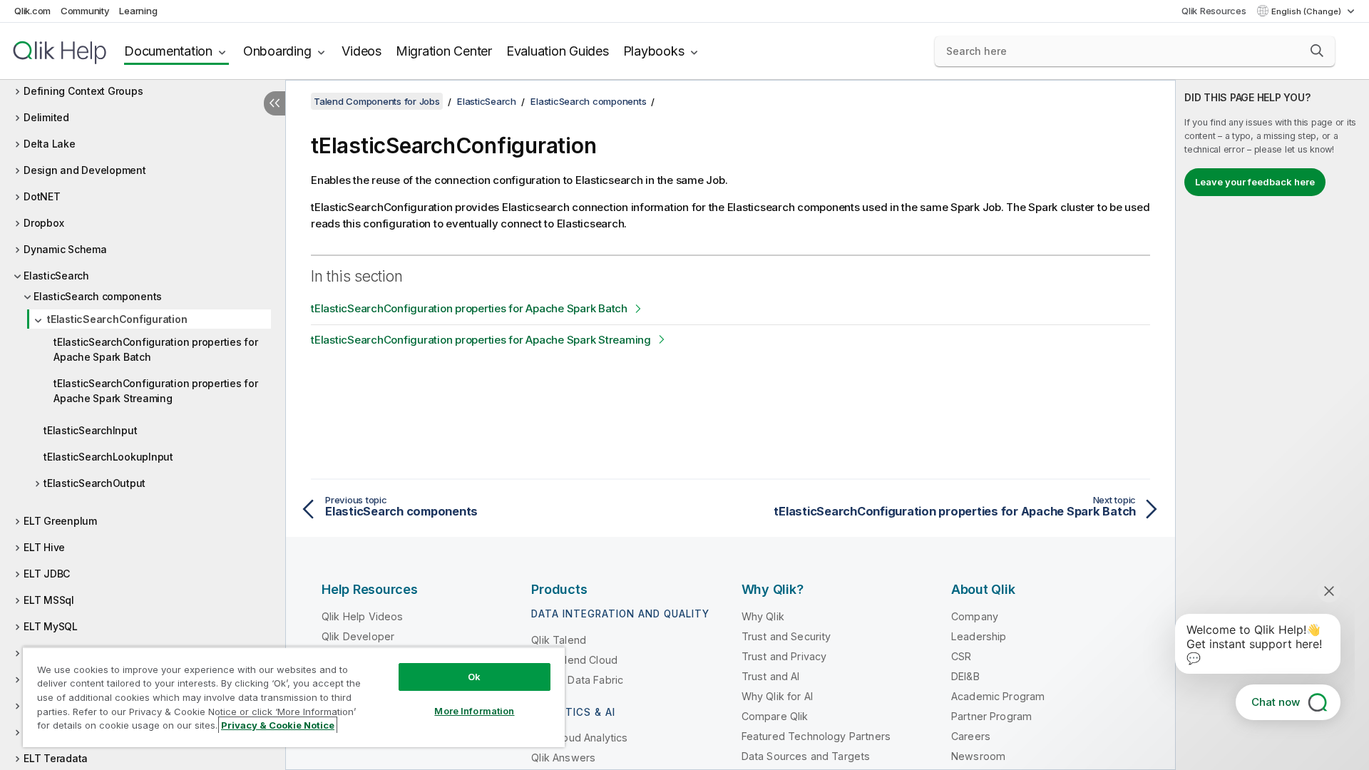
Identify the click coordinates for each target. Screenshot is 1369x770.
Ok (474, 676)
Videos (361, 50)
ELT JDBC (47, 574)
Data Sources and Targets (806, 756)
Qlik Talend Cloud (574, 660)
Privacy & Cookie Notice (277, 725)
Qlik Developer (358, 636)
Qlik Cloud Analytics (579, 738)
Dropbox (43, 223)
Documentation (168, 50)
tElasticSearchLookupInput (108, 457)
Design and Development (85, 170)
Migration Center (444, 50)
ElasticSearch (56, 276)
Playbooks (653, 50)
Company (974, 616)
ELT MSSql (49, 600)
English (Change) (1307, 11)
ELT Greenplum (60, 521)
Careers (970, 736)
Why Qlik (763, 616)
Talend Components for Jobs (377, 101)
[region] (294, 697)
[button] (1317, 50)
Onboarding (277, 50)
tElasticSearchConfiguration (117, 319)
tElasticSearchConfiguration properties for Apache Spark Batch (155, 349)
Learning (138, 10)
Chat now (1275, 702)
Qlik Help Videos (363, 616)
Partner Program (991, 716)
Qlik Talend (558, 640)
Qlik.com (32, 10)
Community (85, 10)
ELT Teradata (56, 758)
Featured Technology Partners (816, 736)
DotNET (42, 196)
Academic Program (998, 696)
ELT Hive (44, 547)
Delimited (46, 117)
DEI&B (965, 676)
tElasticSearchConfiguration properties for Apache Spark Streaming (155, 390)
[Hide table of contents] (274, 103)
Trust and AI (771, 676)
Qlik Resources (1213, 10)
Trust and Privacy (784, 656)
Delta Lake (50, 144)
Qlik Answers (563, 757)
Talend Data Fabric (577, 680)
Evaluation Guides (557, 50)
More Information (474, 711)
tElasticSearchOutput (94, 483)
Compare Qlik (775, 716)
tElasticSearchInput (90, 430)
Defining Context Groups (83, 91)
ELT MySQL (51, 626)
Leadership (979, 636)
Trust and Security (786, 636)
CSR (961, 656)
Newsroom (978, 756)
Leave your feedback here (1255, 182)
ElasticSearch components (98, 296)
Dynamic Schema (65, 249)
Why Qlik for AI (777, 696)
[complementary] (1272, 425)
